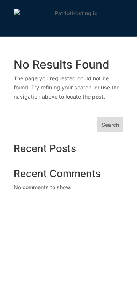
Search (110, 124)
